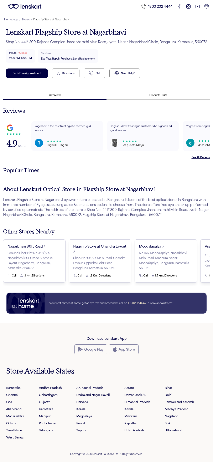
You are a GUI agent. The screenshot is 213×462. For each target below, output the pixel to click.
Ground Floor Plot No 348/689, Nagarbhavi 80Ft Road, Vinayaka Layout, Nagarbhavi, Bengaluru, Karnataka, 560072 (30, 260)
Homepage (11, 19)
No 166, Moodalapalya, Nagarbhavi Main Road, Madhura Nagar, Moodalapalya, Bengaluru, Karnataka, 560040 (164, 260)
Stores (26, 19)
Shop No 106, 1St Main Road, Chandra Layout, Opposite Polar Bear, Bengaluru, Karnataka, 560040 (99, 263)
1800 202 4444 (160, 6)
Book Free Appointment (26, 73)
